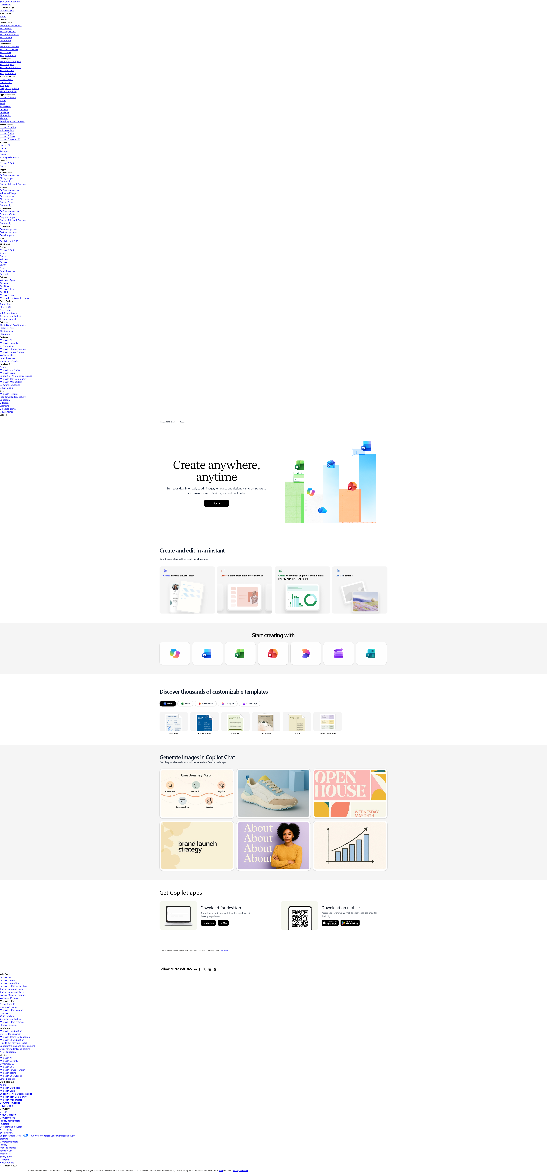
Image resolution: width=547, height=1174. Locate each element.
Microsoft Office (8, 127)
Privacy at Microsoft (10, 1120)
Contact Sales (6, 202)
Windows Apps (7, 279)
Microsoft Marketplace (11, 381)
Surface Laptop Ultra (10, 982)
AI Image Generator (9, 157)
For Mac (223, 923)
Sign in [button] (216, 503)
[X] (204, 969)
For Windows (208, 923)
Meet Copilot (6, 79)
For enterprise (5, 59)
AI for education (8, 1051)
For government (8, 55)
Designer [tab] (229, 703)
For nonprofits (7, 70)
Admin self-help (8, 193)
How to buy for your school (13, 1042)
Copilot (3, 166)
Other (2, 391)
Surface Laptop (7, 979)
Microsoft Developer (10, 369)
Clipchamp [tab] (251, 703)
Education (5, 399)
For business (5, 44)
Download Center (8, 1006)
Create (3, 148)
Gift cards (4, 402)
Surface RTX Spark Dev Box (13, 985)
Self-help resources (9, 175)
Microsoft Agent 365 (10, 139)
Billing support (7, 178)
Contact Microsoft (9, 1141)
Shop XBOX (5, 306)
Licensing (4, 405)
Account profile (7, 1003)
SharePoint (5, 115)
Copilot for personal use (12, 991)
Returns (4, 1012)
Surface (3, 261)
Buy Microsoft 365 (9, 241)
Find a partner (7, 199)
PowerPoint (5, 106)
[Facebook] (200, 969)
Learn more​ (5, 40)
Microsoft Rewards (9, 393)
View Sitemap (7, 411)
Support (3, 169)
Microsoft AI (6, 339)
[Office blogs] (215, 969)
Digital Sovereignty (9, 360)
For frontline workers (10, 67)
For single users (8, 31)
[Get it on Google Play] (350, 923)
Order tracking (7, 1015)
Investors (4, 1123)
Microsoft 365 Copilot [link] (168, 422)
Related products (7, 124)
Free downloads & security (13, 396)
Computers (5, 303)
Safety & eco (6, 1156)
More (2, 238)
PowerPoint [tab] (207, 703)
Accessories (5, 309)
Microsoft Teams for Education (15, 1036)
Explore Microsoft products (13, 994)
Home (3, 16)
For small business (9, 49)
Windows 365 (7, 130)
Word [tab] (170, 703)
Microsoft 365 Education (12, 1039)
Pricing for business (9, 46)
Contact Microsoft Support (13, 184)
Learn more (224, 950)
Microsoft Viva (7, 133)
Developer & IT (6, 364)
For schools (5, 52)
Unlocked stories (8, 408)
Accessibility (6, 1129)
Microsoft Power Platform (12, 351)
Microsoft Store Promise (12, 1021)
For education (5, 208)
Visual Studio (6, 387)
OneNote (4, 291)
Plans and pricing (8, 91)
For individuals (6, 23)
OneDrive (4, 112)
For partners (5, 226)
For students (6, 37)
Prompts (4, 151)
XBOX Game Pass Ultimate (13, 324)
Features (3, 142)
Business (4, 337)
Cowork (4, 154)
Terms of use (6, 1150)
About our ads (7, 1162)
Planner (4, 118)
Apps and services (7, 95)
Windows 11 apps (9, 997)
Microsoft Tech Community (13, 378)
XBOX (3, 264)
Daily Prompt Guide (9, 88)
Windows (4, 258)
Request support (8, 217)
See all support (7, 235)
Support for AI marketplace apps (16, 375)
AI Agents (4, 85)
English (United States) (11, 1135)
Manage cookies (8, 1147)
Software (3, 277)
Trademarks (6, 1153)
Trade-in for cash (8, 318)
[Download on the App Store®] (330, 923)
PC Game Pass (7, 327)
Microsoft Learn (8, 372)
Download (4, 160)
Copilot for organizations (12, 988)
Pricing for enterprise (10, 61)
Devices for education (10, 1033)
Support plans (7, 196)
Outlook (4, 109)
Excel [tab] (187, 703)
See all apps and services (12, 121)
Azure (3, 253)
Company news (7, 1117)
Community (6, 181)
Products (3, 20)
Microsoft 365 (5, 14)
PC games (5, 333)
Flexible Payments (9, 1024)
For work (3, 187)
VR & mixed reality (9, 312)
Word (3, 100)
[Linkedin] (195, 969)
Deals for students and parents (15, 1048)
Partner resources (8, 232)
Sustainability (6, 1132)
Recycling (4, 1159)
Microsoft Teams (8, 97)
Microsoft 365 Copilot (9, 77)
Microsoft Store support (11, 1009)
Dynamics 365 (7, 345)
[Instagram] (210, 969)
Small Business (7, 270)
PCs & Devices (6, 301)
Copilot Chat (6, 82)
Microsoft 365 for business (13, 348)
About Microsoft (8, 1114)
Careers (4, 1111)
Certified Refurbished (10, 315)
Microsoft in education (11, 1030)
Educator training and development (17, 1045)
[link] (187, 590)
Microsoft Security (9, 342)
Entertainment (6, 322)
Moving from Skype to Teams (14, 297)
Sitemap (4, 1138)
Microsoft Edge (7, 136)
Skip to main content (10, 1)
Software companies (10, 384)
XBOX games (6, 330)
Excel (2, 103)
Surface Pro (5, 976)
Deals (2, 267)
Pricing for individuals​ (11, 25)
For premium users (9, 34)
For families (6, 28)
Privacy (3, 1144)
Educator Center (8, 214)
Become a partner (8, 229)
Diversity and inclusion (11, 1126)
